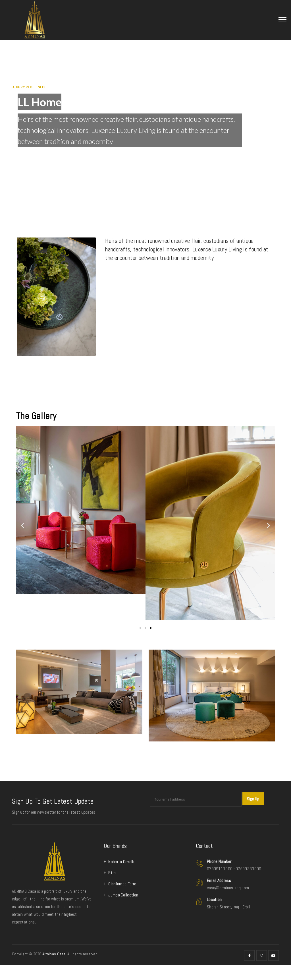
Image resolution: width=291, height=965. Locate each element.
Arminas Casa (54, 953)
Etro (112, 872)
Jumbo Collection (123, 895)
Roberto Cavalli (121, 861)
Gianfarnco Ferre (122, 884)
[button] (22, 525)
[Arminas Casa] (35, 20)
